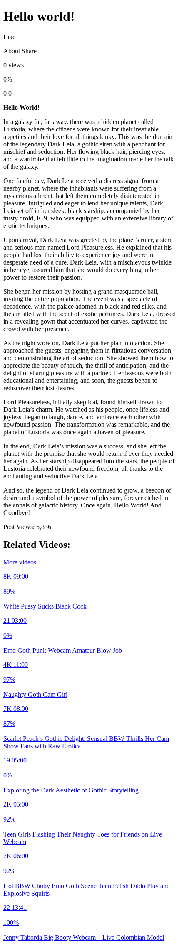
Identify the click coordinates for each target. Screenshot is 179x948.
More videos (19, 562)
